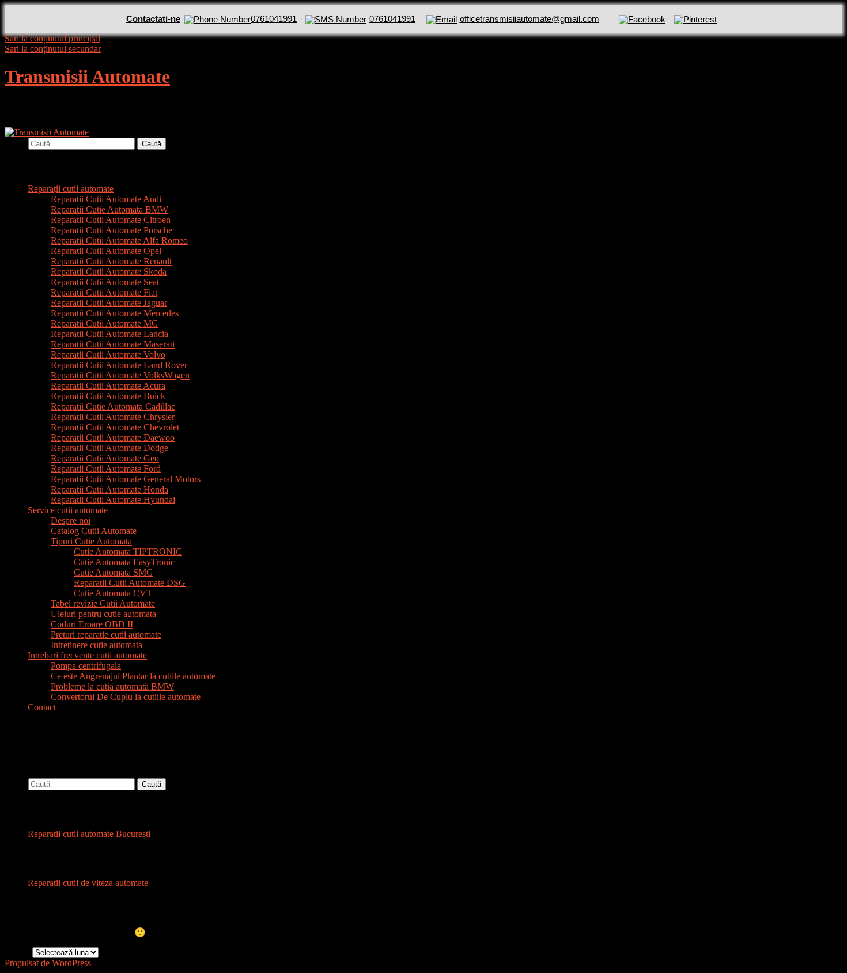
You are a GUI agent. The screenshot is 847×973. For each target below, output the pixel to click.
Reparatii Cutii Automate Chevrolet (115, 427)
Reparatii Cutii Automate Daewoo (113, 437)
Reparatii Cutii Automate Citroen (111, 220)
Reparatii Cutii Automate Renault (111, 261)
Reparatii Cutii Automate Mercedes (115, 313)
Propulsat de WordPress (48, 963)
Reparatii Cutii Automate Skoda (109, 272)
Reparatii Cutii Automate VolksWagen (120, 375)
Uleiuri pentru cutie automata (103, 614)
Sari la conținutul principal (52, 38)
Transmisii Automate (87, 76)
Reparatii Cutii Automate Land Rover (119, 365)
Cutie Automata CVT (113, 593)
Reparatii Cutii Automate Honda (109, 489)
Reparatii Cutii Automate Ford (106, 469)
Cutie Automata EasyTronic (124, 562)
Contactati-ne (153, 19)
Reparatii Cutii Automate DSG (130, 583)
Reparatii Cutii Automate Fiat (104, 292)
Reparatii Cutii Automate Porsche (111, 230)
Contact (42, 707)
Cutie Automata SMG (113, 572)
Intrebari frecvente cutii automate (87, 655)
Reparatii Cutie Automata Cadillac (113, 406)
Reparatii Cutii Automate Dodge (109, 448)
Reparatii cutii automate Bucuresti (89, 834)
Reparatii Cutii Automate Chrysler (113, 417)
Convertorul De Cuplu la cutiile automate (126, 697)
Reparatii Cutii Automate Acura (108, 386)
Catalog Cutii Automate (94, 531)
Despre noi (70, 520)
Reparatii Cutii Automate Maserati (113, 344)
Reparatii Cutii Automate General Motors (126, 479)
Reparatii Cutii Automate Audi (106, 199)
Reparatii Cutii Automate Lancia (109, 334)
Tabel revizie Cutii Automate (103, 603)
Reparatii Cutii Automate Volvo (108, 354)
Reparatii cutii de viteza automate (88, 883)
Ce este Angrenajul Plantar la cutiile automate (133, 676)
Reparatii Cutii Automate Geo (105, 458)
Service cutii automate (68, 510)
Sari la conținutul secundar (53, 49)
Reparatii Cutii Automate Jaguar (109, 303)
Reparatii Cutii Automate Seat (105, 282)
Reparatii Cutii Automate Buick (108, 396)
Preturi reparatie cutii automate (106, 634)
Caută (15, 143)
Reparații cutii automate (71, 189)
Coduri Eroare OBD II (92, 624)
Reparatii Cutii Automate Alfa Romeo (119, 240)
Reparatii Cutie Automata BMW (109, 209)
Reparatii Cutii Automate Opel (106, 251)
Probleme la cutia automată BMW (112, 686)
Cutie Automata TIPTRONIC (128, 551)
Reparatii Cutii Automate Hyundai (113, 500)
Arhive (17, 952)
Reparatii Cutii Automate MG (104, 323)
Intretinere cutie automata (96, 645)
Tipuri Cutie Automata (91, 541)
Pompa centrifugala (86, 666)
